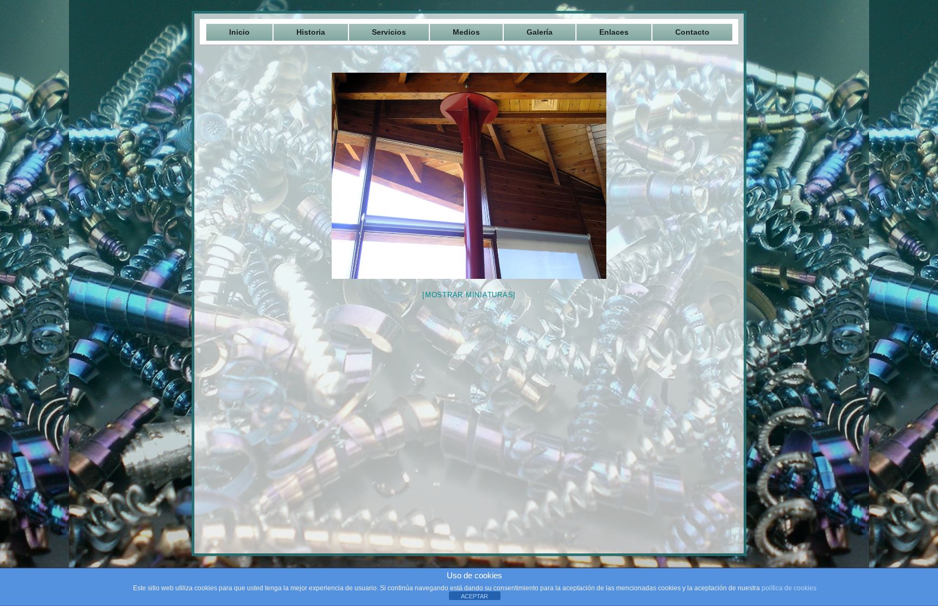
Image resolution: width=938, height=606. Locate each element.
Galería (540, 32)
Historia (310, 32)
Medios (466, 32)
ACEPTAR (474, 596)
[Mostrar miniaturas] (469, 295)
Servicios (389, 32)
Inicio (239, 32)
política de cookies (789, 588)
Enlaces (614, 32)
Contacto (692, 32)
